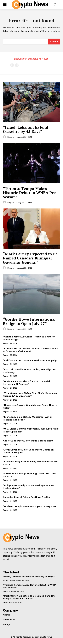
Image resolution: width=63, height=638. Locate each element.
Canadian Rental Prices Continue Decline (27, 497)
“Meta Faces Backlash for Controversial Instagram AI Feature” (26, 382)
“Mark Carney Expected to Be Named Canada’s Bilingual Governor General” (30, 258)
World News (9, 580)
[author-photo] (5, 137)
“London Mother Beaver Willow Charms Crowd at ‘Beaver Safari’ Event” (30, 350)
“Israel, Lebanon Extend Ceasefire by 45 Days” (25, 129)
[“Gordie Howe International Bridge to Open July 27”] (31, 294)
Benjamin (11, 137)
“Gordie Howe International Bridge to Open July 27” (29, 321)
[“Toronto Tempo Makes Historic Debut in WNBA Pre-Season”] (31, 163)
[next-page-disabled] (17, 65)
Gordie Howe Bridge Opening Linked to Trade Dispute (29, 475)
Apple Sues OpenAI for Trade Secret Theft (28, 440)
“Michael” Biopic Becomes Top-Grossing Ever (29, 506)
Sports (6, 591)
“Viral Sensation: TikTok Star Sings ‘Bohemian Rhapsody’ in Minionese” (30, 394)
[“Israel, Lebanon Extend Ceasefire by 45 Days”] (31, 102)
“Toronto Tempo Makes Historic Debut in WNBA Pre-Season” (30, 192)
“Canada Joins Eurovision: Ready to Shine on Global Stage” (29, 338)
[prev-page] (12, 65)
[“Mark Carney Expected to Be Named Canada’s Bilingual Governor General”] (31, 228)
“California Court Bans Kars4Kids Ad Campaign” (31, 360)
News (5, 602)
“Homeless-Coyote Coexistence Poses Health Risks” (30, 406)
